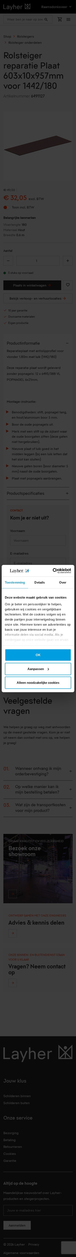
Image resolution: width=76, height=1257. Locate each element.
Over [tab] (62, 582)
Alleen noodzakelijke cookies (38, 682)
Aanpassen (35, 668)
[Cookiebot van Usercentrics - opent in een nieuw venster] (53, 570)
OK (38, 655)
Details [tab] (39, 582)
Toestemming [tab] (15, 582)
